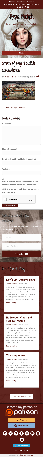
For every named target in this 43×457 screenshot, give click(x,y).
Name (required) (9, 149)
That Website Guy (26, 455)
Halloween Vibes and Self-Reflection (19, 319)
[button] (21, 254)
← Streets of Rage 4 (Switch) (13, 107)
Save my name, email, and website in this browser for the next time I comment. (20, 183)
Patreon (30, 4)
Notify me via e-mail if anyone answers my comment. (20, 191)
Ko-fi (37, 4)
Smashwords (21, 2)
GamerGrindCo (10, 4)
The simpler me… (16, 355)
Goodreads (31, 2)
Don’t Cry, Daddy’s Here (20, 280)
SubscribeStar (21, 4)
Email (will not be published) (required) (19, 159)
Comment (6, 123)
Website (6, 169)
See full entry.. (11, 303)
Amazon (12, 2)
